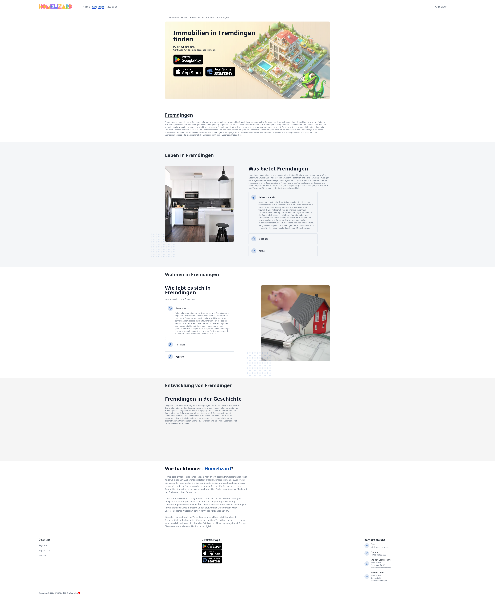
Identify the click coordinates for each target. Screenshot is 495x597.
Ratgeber (111, 6)
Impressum (44, 550)
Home (86, 6)
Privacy (42, 555)
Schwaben (196, 17)
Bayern (185, 17)
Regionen (98, 6)
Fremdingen (223, 17)
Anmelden (440, 6)
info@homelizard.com (380, 547)
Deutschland (174, 17)
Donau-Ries (209, 17)
